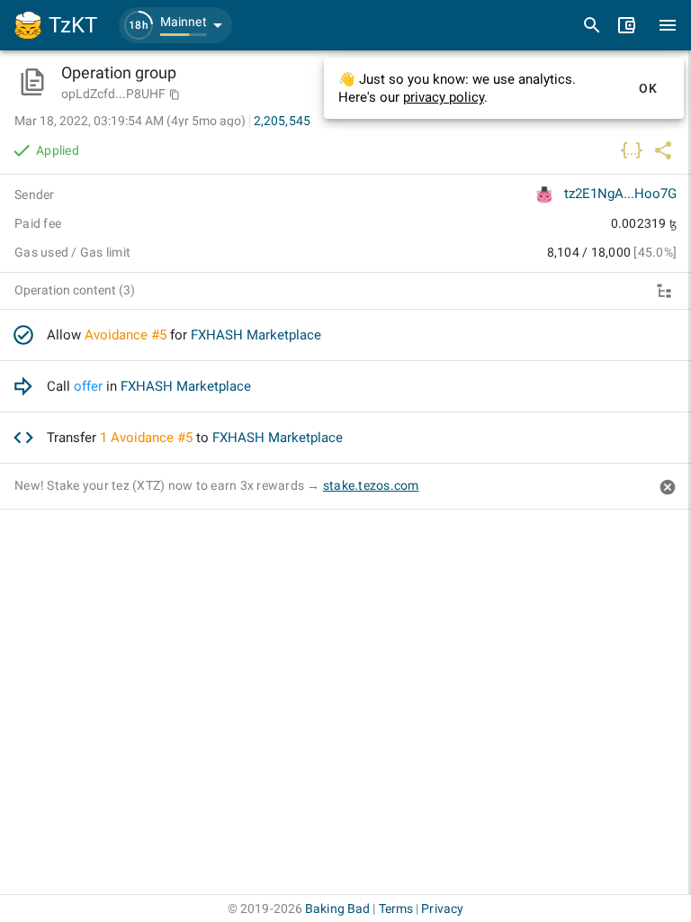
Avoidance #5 (125, 335)
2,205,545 (282, 120)
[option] (345, 335)
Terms (396, 908)
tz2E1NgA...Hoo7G (620, 193)
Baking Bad (337, 908)
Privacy (442, 908)
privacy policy (443, 97)
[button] (175, 25)
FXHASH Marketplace (256, 335)
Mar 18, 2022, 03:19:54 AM (130, 120)
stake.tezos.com (371, 485)
